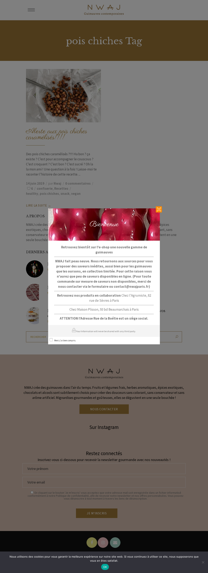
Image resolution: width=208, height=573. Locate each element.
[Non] (203, 562)
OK (105, 567)
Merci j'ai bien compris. (65, 340)
